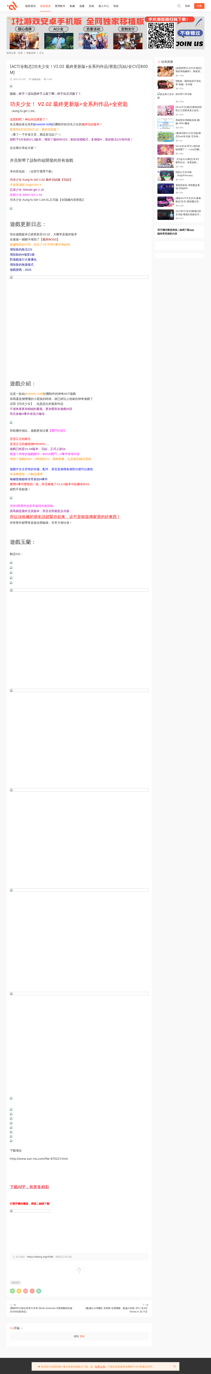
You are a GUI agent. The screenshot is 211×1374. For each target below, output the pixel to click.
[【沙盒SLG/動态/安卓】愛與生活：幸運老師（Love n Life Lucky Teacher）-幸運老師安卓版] (165, 162)
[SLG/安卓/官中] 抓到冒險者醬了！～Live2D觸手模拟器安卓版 (188, 149)
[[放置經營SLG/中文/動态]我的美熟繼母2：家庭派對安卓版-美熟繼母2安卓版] (165, 71)
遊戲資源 (45, 6)
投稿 (91, 6)
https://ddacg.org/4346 (40, 1256)
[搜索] (179, 5)
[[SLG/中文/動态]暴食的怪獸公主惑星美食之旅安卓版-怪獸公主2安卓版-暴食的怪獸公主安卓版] (165, 110)
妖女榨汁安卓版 (184, 94)
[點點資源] (12, 6)
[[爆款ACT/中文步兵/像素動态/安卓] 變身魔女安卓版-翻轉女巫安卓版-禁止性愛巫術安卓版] (165, 201)
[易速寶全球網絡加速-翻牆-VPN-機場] (165, 123)
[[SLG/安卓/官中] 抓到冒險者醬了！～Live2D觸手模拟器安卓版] (165, 149)
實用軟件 (60, 6)
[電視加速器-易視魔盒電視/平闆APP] (165, 188)
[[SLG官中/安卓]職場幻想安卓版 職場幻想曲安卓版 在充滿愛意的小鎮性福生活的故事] (165, 214)
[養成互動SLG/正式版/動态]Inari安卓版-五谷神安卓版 (188, 136)
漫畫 (82, 6)
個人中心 (103, 6)
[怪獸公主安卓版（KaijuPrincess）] (165, 175)
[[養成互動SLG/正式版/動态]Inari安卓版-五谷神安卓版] (165, 136)
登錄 (116, 6)
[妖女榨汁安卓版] (165, 95)
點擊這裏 (100, 1366)
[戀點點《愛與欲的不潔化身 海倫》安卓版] (165, 84)
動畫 (72, 6)
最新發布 (30, 6)
